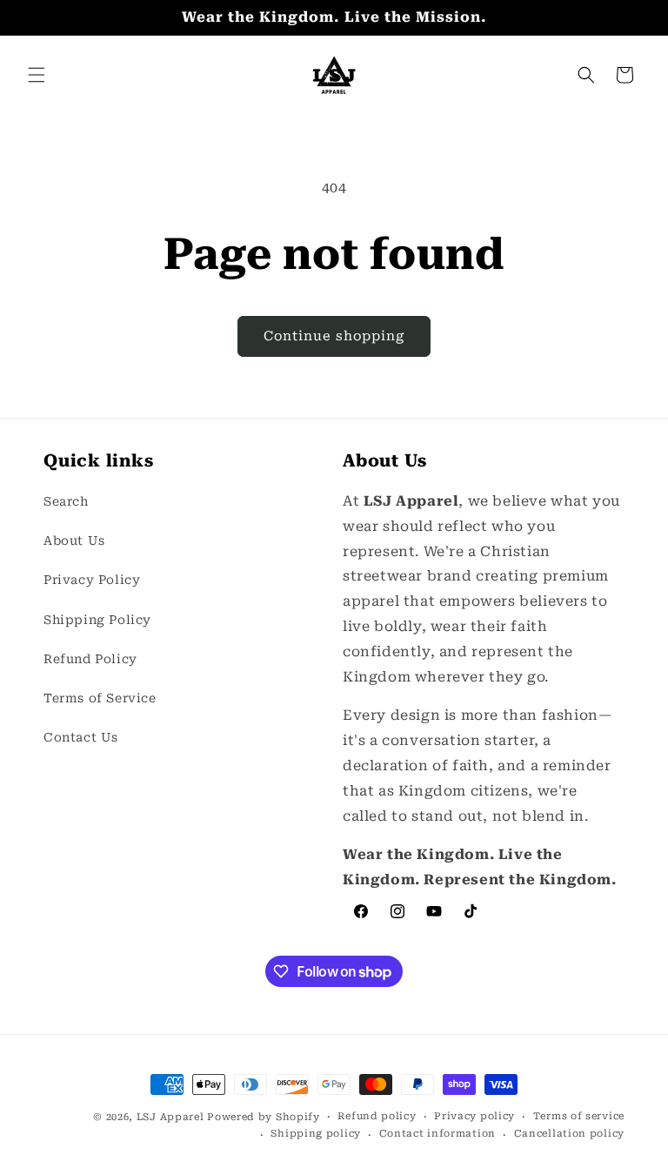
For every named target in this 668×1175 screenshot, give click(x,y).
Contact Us (80, 737)
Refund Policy (90, 659)
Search (66, 501)
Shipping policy (316, 1133)
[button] (36, 75)
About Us (74, 540)
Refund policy (376, 1116)
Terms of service (579, 1116)
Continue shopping (334, 336)
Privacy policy (474, 1116)
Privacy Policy (91, 580)
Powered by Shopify (263, 1117)
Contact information (437, 1133)
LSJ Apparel (170, 1117)
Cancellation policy (569, 1133)
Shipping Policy (97, 620)
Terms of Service (100, 698)
